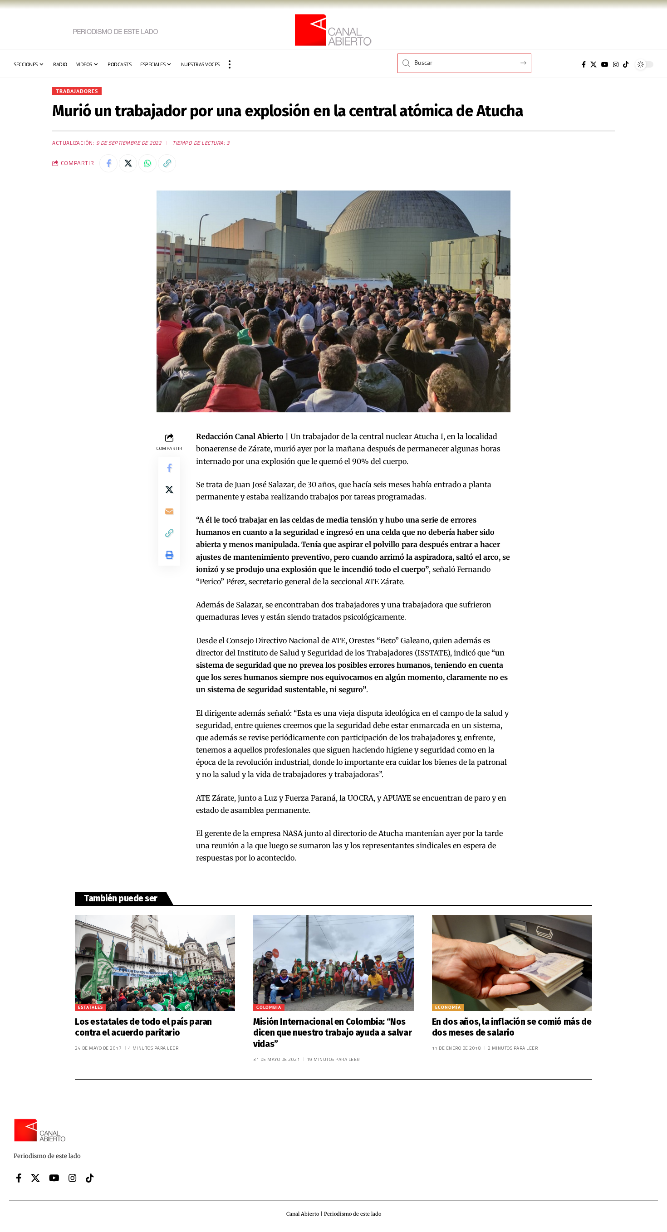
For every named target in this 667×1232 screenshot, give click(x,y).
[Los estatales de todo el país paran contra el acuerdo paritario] (155, 963)
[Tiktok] (626, 64)
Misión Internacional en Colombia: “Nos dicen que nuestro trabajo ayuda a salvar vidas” (332, 1033)
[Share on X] (128, 163)
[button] (229, 64)
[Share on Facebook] (108, 163)
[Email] (169, 511)
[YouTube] (605, 64)
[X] (593, 64)
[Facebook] (583, 64)
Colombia (268, 1007)
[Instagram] (616, 64)
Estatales (90, 1007)
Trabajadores (77, 91)
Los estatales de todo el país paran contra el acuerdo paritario (143, 1027)
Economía (448, 1007)
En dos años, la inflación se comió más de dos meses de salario (512, 1027)
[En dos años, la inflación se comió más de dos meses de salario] (512, 963)
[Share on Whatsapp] (147, 163)
